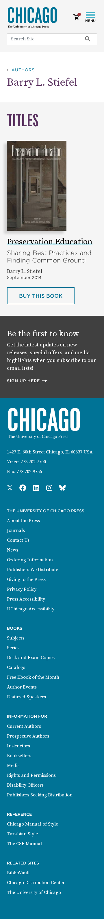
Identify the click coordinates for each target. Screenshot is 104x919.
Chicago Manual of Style (32, 824)
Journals (16, 530)
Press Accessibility (26, 599)
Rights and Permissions (31, 775)
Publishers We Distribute (32, 570)
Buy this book (47, 295)
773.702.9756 (29, 471)
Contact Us (18, 540)
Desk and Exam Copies (31, 658)
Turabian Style (22, 834)
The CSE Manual (24, 844)
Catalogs (16, 667)
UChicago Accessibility (30, 609)
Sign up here (27, 380)
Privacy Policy (21, 589)
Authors (23, 69)
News (12, 550)
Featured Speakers (26, 697)
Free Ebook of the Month (33, 677)
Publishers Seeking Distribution (40, 795)
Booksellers (19, 756)
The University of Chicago (34, 892)
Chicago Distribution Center (36, 883)
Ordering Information (30, 560)
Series (13, 648)
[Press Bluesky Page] (62, 488)
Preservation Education (49, 242)
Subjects (15, 638)
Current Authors (24, 726)
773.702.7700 (33, 462)
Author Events (22, 687)
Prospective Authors (28, 736)
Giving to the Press (26, 579)
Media (13, 765)
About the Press (23, 521)
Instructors (18, 746)
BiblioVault (18, 873)
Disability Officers (25, 785)
